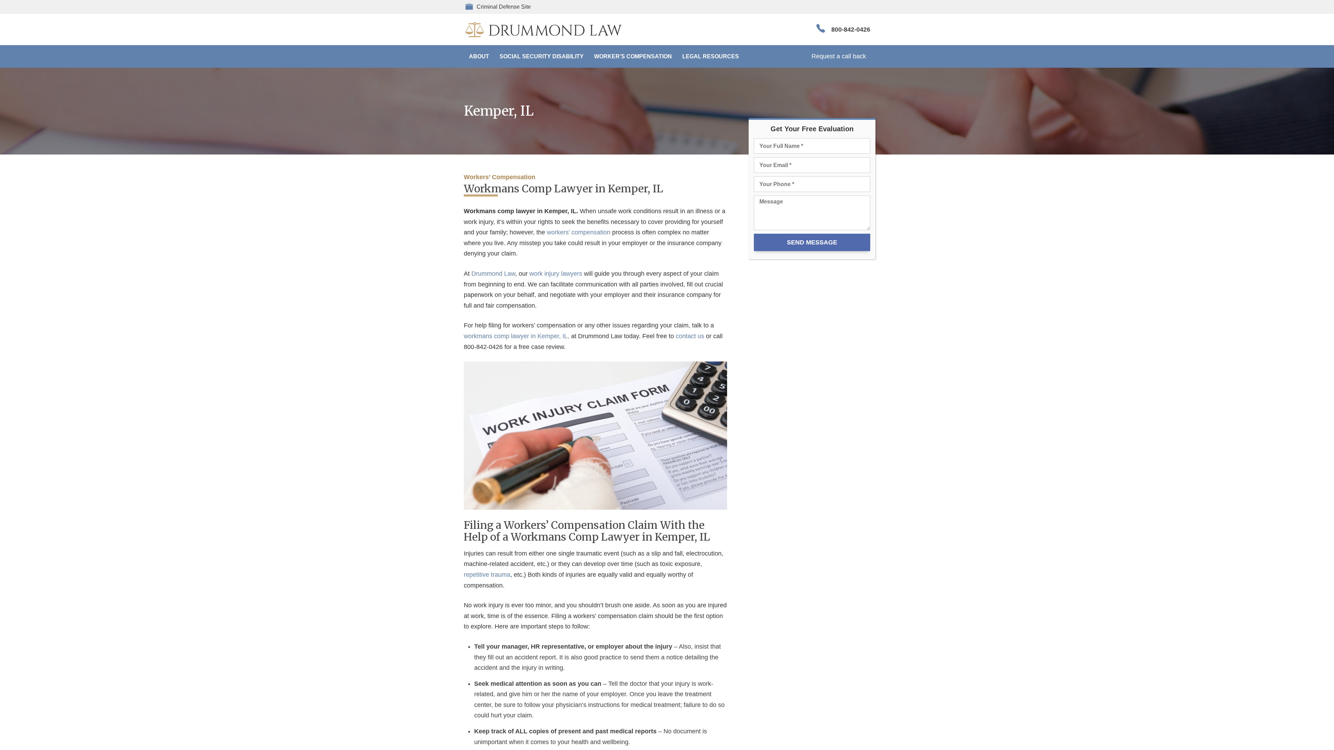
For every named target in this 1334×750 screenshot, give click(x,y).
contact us (690, 336)
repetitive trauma (487, 574)
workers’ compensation (578, 232)
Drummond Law (493, 273)
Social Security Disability (542, 56)
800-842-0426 (850, 29)
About (479, 56)
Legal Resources (710, 56)
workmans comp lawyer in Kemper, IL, (516, 336)
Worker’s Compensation (633, 56)
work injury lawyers (555, 273)
